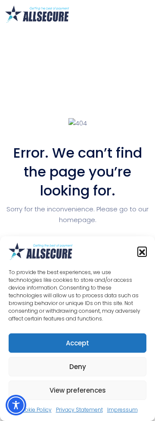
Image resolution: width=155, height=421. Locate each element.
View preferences (78, 390)
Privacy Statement (79, 409)
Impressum (122, 409)
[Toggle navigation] (145, 14)
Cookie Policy (35, 409)
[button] (142, 251)
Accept (77, 343)
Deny (77, 366)
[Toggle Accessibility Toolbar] (15, 405)
